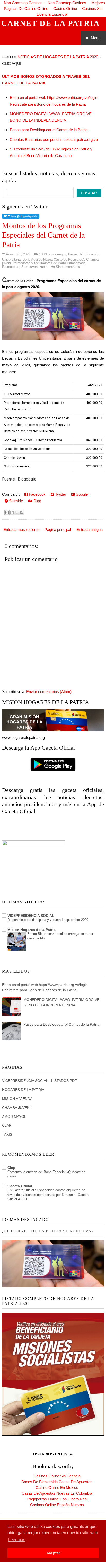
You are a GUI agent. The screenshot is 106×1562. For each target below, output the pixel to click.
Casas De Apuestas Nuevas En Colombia (57, 1493)
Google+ (82, 494)
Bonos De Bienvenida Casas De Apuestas (56, 1482)
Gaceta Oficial (19, 1186)
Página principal (58, 529)
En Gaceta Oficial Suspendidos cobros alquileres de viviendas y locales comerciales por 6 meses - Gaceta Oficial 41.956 (48, 1194)
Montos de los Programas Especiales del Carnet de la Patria (43, 235)
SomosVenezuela (34, 267)
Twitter (60, 494)
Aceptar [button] (53, 1553)
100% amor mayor (52, 254)
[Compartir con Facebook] (21, 512)
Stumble (15, 501)
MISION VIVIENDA (17, 1099)
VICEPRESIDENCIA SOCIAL (30, 915)
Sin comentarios (68, 267)
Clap (11, 1168)
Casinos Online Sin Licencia (57, 1476)
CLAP (6, 1125)
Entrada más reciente (21, 529)
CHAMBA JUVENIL (17, 1108)
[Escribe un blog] (11, 512)
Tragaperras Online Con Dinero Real (56, 1499)
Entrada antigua (89, 529)
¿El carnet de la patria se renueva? (48, 1231)
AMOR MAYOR (14, 1116)
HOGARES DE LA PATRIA (23, 1090)
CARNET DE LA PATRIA (50, 23)
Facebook (37, 494)
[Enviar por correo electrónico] (7, 512)
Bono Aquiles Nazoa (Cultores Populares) (53, 259)
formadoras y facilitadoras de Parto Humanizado (49, 263)
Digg (36, 501)
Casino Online (65, 8)
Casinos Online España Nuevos (57, 1505)
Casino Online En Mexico (57, 1487)
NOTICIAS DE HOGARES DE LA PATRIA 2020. (58, 57)
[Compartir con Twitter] (16, 512)
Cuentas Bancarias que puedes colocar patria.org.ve (54, 139)
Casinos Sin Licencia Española (69, 11)
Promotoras (10, 267)
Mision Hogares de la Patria (31, 930)
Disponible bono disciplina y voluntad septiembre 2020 (47, 920)
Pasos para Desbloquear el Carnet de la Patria (48, 130)
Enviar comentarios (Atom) (49, 691)
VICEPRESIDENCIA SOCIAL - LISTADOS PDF (39, 1081)
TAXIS (7, 1134)
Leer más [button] (16, 1539)
